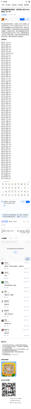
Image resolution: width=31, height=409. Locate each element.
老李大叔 (6, 300)
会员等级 (14, 5)
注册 (28, 201)
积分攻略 (20, 5)
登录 (23, 201)
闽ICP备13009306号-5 (15, 400)
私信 (28, 19)
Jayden (6, 281)
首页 (3, 5)
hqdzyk (6, 262)
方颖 (5, 320)
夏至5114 (6, 329)
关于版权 (8, 5)
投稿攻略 (26, 5)
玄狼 (5, 291)
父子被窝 (19, 398)
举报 (25, 268)
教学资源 (4, 14)
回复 (28, 268)
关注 (23, 19)
